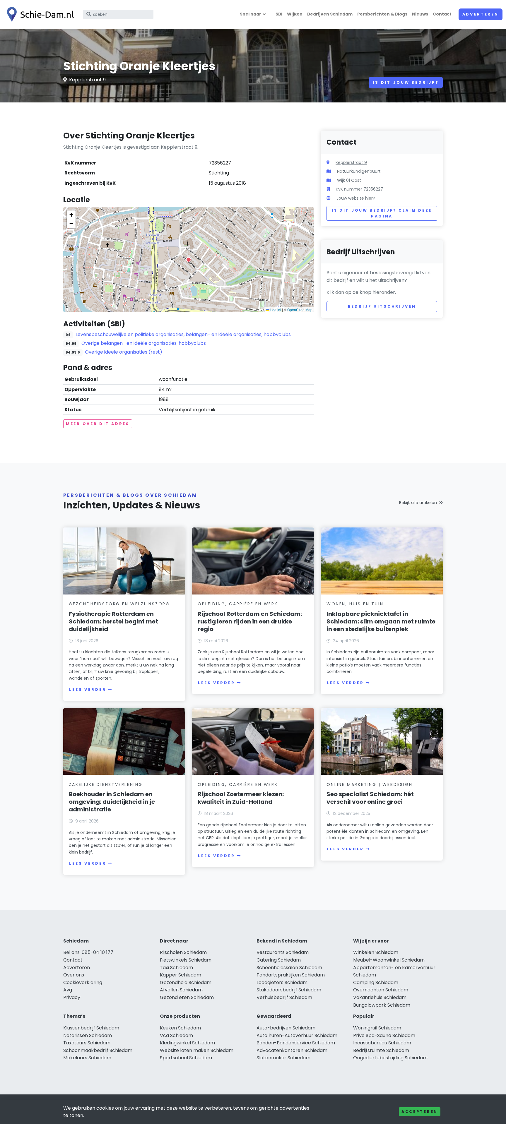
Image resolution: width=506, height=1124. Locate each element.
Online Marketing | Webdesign (369, 784)
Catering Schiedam (279, 960)
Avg (67, 989)
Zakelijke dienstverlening (106, 784)
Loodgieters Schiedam (282, 982)
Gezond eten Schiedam (187, 997)
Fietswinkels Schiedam (185, 960)
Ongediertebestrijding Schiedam (390, 1057)
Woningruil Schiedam (377, 1027)
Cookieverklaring (82, 982)
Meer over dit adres (97, 423)
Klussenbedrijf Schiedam (91, 1027)
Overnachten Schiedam (380, 989)
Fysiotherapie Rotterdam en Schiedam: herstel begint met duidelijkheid (113, 621)
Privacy (71, 997)
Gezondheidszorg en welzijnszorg (119, 604)
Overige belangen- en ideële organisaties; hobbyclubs (143, 343)
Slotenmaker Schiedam (283, 1057)
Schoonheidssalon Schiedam (289, 967)
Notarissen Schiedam (87, 1035)
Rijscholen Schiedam (183, 952)
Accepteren (419, 1111)
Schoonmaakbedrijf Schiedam (97, 1050)
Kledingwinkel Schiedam (187, 1042)
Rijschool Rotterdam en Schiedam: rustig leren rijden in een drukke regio (250, 621)
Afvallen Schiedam (181, 989)
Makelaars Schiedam (87, 1057)
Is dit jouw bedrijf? (406, 82)
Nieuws (420, 14)
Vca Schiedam (176, 1035)
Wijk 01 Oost (349, 180)
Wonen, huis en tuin (354, 604)
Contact (442, 14)
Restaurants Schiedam (283, 952)
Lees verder (87, 689)
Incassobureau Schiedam (382, 1042)
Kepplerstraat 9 (87, 79)
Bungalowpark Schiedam (381, 1005)
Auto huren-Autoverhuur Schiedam (297, 1035)
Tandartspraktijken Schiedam (291, 974)
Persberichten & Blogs (382, 14)
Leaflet (275, 309)
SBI (279, 14)
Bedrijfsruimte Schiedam (381, 1050)
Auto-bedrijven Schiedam (286, 1027)
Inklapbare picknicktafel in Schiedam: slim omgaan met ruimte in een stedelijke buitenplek (380, 621)
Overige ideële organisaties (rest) (123, 352)
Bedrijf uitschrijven (382, 306)
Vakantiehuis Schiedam (379, 997)
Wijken (294, 14)
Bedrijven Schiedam (330, 14)
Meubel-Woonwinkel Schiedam (389, 960)
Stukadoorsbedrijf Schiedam (289, 989)
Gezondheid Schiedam (185, 982)
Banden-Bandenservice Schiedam (296, 1042)
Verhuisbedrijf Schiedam (284, 997)
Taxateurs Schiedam (86, 1042)
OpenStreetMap (299, 309)
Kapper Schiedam (180, 974)
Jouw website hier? (355, 198)
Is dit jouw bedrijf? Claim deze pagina (382, 213)
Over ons (73, 974)
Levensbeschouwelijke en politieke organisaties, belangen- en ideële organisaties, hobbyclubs (183, 334)
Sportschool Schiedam (186, 1057)
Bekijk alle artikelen (418, 503)
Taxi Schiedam (176, 967)
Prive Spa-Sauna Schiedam (384, 1035)
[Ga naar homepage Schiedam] (39, 14)
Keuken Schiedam (180, 1027)
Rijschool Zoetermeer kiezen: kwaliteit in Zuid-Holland (241, 798)
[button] (188, 259)
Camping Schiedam (375, 982)
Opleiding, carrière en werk (238, 604)
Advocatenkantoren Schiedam (292, 1050)
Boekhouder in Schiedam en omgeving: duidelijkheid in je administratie (112, 801)
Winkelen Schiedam (375, 952)
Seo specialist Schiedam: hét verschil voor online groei (370, 798)
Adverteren (480, 14)
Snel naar (250, 14)
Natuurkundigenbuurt (359, 171)
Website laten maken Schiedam (196, 1050)
